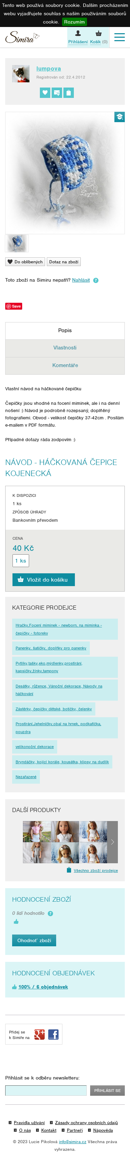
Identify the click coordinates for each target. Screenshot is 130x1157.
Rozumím (74, 22)
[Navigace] (119, 37)
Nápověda (103, 1130)
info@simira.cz (72, 1142)
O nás (25, 1130)
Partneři (75, 1130)
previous (17, 842)
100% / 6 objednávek (43, 987)
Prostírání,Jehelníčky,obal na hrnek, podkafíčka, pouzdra (58, 728)
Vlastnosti (65, 347)
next (112, 842)
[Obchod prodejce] (68, 93)
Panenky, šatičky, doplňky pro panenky (51, 648)
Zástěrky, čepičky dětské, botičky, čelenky (54, 709)
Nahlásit (81, 280)
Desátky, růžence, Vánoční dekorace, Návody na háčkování (59, 690)
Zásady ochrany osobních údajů (86, 1123)
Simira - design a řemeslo (22, 38)
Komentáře (65, 365)
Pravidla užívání (29, 1123)
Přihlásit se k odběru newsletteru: (42, 1078)
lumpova (48, 68)
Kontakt (49, 1130)
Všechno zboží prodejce (96, 870)
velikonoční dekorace (35, 746)
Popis (65, 330)
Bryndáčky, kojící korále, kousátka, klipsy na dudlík (62, 762)
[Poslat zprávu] (57, 93)
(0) (98, 42)
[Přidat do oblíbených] (45, 93)
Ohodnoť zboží (34, 940)
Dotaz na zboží (63, 262)
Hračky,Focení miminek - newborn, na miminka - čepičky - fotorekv (59, 629)
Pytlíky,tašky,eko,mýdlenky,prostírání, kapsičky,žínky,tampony (49, 667)
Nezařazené (26, 777)
